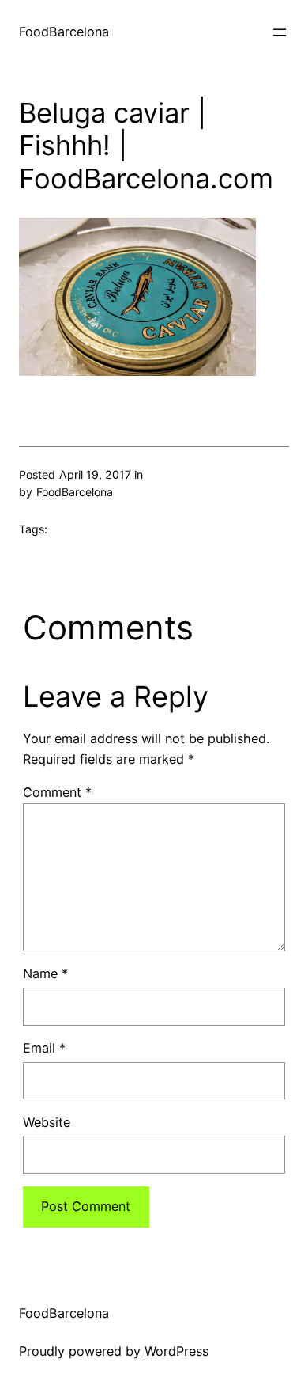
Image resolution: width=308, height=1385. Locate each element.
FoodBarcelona (64, 32)
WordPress (176, 1351)
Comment (57, 792)
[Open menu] (279, 32)
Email (44, 1048)
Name (45, 973)
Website (46, 1122)
